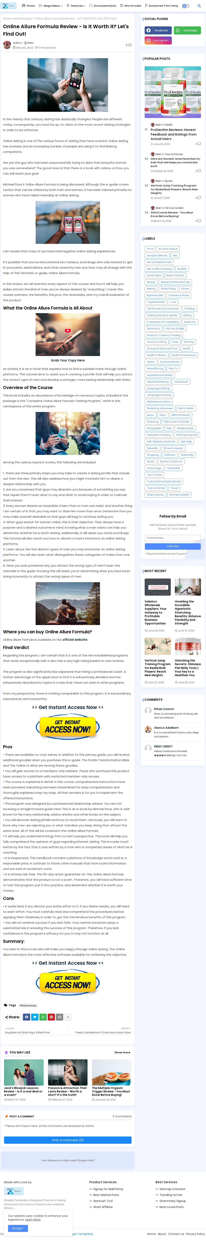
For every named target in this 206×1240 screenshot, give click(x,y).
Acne (150, 248)
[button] (199, 6)
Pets (169, 428)
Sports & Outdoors (171, 461)
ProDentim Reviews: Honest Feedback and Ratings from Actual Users (174, 134)
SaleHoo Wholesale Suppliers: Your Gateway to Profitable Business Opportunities (156, 612)
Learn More (33, 1220)
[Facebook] (26, 1017)
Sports (151, 461)
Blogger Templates (79, 1234)
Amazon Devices (157, 255)
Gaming (189, 342)
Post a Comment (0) (68, 1140)
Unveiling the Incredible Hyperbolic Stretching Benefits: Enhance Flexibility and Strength (188, 612)
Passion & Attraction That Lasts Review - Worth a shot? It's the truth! (67, 1091)
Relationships (23, 19)
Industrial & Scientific (160, 375)
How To (173, 368)
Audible (181, 268)
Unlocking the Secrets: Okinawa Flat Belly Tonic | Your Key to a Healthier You (188, 668)
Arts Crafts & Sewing (159, 268)
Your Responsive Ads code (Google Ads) (67, 1160)
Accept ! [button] (18, 1228)
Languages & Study (159, 395)
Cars (173, 302)
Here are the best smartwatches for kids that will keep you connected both (175, 162)
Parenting (153, 421)
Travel (174, 488)
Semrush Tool (103, 1201)
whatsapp (190, 30)
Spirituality (187, 454)
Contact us (176, 1234)
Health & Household (184, 355)
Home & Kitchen (169, 361)
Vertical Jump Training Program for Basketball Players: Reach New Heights (174, 189)
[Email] (59, 1017)
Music (150, 415)
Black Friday (168, 288)
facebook (161, 30)
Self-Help (186, 441)
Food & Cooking (157, 342)
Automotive (154, 275)
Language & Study (158, 388)
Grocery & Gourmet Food (162, 348)
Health (187, 348)
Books (185, 288)
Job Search (181, 381)
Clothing (189, 308)
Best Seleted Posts (106, 1195)
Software (169, 454)
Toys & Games (156, 488)
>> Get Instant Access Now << (68, 707)
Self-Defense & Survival (161, 441)
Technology (154, 468)
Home (30, 6)
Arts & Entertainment (159, 262)
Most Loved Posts (172, 1207)
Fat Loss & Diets (175, 328)
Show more (122, 1052)
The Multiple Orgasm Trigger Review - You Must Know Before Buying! (111, 1091)
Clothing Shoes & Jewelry (162, 315)
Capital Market (156, 302)
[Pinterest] (51, 1017)
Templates (173, 468)
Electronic (190, 322)
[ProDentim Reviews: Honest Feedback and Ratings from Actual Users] (173, 92)
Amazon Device (168, 248)
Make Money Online (158, 401)
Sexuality (152, 448)
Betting (151, 288)
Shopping (153, 454)
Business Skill (155, 295)
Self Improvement (187, 435)
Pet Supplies (154, 428)
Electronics (153, 328)
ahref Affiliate (103, 1207)
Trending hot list (171, 1195)
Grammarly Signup (173, 1201)
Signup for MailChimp (108, 1189)
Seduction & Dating (159, 435)
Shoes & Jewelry (173, 448)
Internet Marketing (158, 381)
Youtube (187, 40)
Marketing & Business (160, 408)
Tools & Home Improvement (164, 481)
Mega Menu (51, 6)
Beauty (151, 282)
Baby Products (175, 275)
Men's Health (186, 408)
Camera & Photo (179, 295)
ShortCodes (132, 6)
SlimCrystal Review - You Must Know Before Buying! (172, 214)
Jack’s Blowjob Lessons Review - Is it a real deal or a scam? (23, 1091)
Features (76, 6)
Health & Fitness (156, 355)
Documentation (104, 6)
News (163, 415)
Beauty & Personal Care (175, 282)
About (162, 1234)
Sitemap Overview (172, 1189)
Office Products (180, 415)
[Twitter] (34, 1017)
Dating (187, 315)
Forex (175, 342)
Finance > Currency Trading (164, 335)
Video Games (155, 494)
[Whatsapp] (43, 1017)
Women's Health (179, 494)
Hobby (151, 361)
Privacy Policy (195, 1234)
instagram (161, 40)
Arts (175, 255)
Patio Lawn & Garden (177, 421)
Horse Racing (155, 368)
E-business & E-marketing (163, 322)
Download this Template (166, 6)
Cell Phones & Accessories (163, 308)
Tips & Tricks (154, 474)
